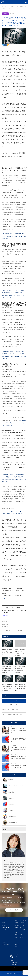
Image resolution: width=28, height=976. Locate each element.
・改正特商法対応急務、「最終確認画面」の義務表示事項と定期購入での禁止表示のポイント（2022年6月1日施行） (14, 236)
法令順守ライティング (19, 927)
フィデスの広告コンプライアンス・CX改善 (17, 973)
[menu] (26, 2)
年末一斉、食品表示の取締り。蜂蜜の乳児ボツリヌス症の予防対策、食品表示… (7, 687)
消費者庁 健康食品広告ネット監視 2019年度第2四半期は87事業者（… (7, 652)
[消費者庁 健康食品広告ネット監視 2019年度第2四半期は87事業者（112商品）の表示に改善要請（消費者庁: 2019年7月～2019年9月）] (7, 643)
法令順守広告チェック (19, 925)
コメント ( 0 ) (14, 700)
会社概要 (3, 922)
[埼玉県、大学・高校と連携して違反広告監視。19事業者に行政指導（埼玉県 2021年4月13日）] (7, 661)
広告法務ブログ (5, 942)
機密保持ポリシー (5, 927)
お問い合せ (4, 925)
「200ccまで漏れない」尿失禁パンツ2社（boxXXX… (18, 766)
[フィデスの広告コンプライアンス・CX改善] (10, 2)
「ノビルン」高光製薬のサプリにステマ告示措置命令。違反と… (18, 739)
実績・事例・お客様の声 (20, 937)
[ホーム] (2, 6)
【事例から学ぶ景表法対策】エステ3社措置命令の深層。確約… (18, 749)
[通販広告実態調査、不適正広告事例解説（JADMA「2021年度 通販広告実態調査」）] (21, 678)
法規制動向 (5, 13)
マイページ (17, 946)
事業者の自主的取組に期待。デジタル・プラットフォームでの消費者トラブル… (20, 652)
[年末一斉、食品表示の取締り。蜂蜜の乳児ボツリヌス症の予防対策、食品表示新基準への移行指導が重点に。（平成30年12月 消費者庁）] (7, 678)
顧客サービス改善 (18, 934)
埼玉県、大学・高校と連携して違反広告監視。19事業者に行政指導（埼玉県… (7, 669)
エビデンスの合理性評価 (20, 922)
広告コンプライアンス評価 (20, 920)
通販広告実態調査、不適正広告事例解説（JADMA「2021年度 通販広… (20, 687)
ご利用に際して (5, 929)
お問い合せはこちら (14, 910)
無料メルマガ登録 (5, 944)
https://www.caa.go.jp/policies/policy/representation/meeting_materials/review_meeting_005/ (14, 423)
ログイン (15, 714)
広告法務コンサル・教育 (20, 929)
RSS (14, 967)
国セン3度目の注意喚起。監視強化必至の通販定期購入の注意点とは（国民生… (20, 669)
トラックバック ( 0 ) (14, 704)
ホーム (3, 920)
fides (7, 621)
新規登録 (17, 944)
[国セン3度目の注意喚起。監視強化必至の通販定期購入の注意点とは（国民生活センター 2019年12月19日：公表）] (21, 661)
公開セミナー (17, 932)
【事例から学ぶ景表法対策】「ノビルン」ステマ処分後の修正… (18, 730)
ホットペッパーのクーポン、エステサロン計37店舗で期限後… (18, 757)
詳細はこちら (5, 598)
